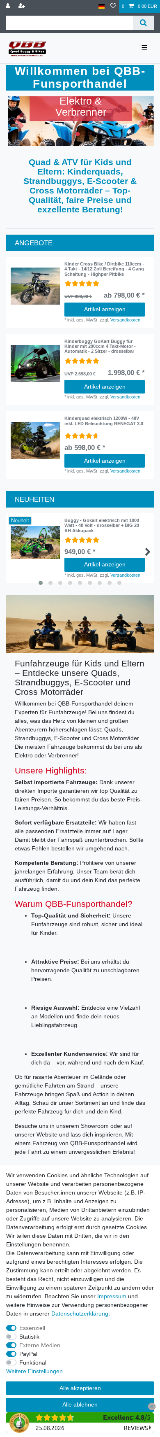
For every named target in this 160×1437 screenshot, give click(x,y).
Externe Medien (39, 1345)
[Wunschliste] (113, 6)
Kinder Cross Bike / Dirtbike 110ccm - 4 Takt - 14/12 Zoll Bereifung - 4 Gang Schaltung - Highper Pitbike (104, 269)
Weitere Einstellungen (34, 1371)
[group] (35, 286)
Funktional (32, 1362)
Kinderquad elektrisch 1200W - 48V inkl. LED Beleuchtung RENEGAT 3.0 (103, 421)
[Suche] (143, 23)
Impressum (111, 1296)
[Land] (101, 6)
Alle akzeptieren (80, 1388)
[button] (19, 121)
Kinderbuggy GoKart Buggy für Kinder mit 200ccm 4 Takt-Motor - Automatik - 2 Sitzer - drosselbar (100, 346)
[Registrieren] (23, 6)
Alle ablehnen (80, 1404)
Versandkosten (125, 319)
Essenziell (32, 1328)
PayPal (28, 1354)
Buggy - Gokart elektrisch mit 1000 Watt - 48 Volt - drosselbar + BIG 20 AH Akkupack (101, 525)
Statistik (29, 1336)
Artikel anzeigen (105, 309)
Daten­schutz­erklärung (79, 1313)
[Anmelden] (8, 6)
